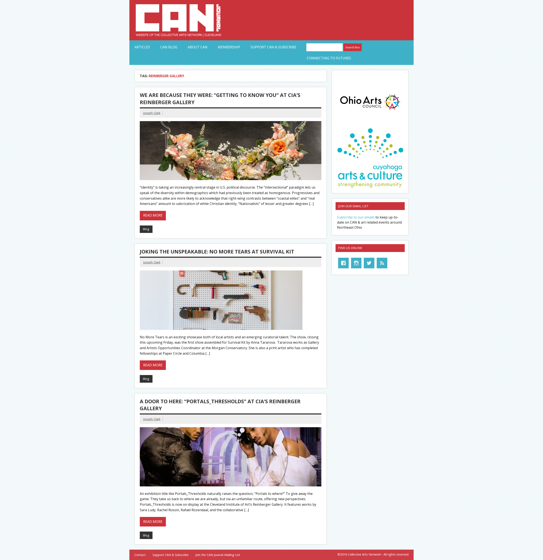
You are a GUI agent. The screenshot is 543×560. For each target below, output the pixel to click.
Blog (146, 229)
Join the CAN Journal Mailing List (217, 554)
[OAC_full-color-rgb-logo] (370, 110)
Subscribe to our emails (356, 217)
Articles (142, 47)
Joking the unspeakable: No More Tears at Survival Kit (217, 251)
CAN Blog (168, 47)
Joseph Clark (151, 113)
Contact (140, 554)
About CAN (197, 47)
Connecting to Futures (329, 58)
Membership (229, 47)
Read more (152, 215)
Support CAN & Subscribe (273, 47)
